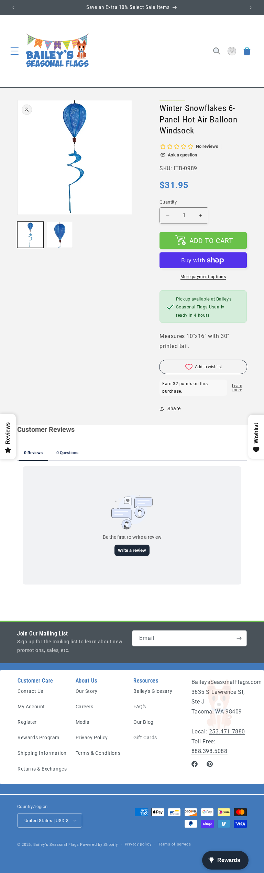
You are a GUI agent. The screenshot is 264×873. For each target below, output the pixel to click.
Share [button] (174, 408)
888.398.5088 (209, 751)
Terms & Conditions (98, 753)
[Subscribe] (238, 638)
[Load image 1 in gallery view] (30, 235)
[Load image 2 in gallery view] (60, 235)
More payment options (203, 276)
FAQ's (139, 706)
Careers (85, 706)
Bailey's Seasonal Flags (56, 844)
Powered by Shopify (99, 844)
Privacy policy (138, 844)
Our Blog (143, 722)
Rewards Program (38, 737)
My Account (31, 706)
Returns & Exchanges (42, 769)
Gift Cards (145, 737)
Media (83, 722)
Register (27, 722)
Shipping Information (42, 753)
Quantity (168, 202)
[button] (14, 51)
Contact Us (30, 691)
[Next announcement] (250, 7)
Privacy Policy (92, 737)
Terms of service (174, 844)
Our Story (87, 691)
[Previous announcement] (13, 7)
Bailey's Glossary (152, 691)
